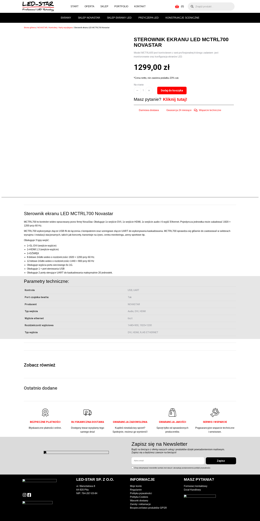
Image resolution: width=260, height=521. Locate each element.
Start (75, 6)
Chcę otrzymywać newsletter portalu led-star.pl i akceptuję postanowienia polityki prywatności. (172, 468)
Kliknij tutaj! (175, 99)
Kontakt (140, 6)
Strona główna (30, 28)
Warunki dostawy (139, 500)
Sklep (104, 6)
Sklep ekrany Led (119, 17)
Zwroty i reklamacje (140, 504)
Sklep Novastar (89, 17)
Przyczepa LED (148, 17)
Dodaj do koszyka (172, 90)
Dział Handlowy (192, 489)
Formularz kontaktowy (195, 486)
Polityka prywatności (141, 493)
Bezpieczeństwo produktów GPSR (148, 508)
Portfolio (121, 6)
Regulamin (136, 489)
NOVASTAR (42, 28)
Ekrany (66, 17)
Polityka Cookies (139, 497)
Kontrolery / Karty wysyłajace (61, 28)
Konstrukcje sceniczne (182, 17)
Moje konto (136, 486)
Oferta (89, 6)
